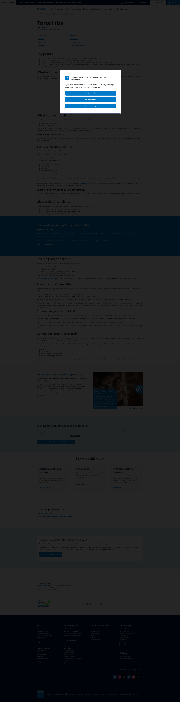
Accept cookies (91, 93)
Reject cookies (90, 99)
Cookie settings (91, 106)
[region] (90, 92)
